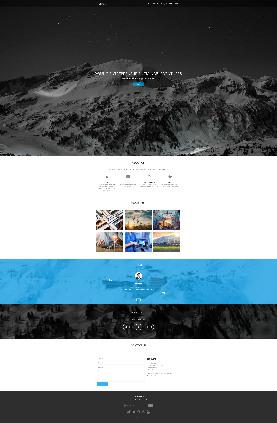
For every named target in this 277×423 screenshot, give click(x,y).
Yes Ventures (147, 417)
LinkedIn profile (144, 287)
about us (156, 3)
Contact (176, 3)
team (170, 3)
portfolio (164, 3)
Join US (138, 84)
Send (102, 384)
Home (149, 3)
